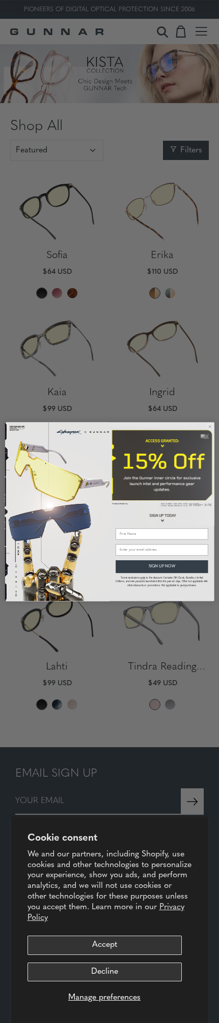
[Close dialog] (210, 426)
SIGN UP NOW (162, 566)
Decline (104, 972)
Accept (104, 945)
